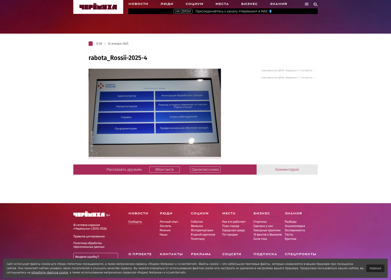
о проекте (140, 254)
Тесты (289, 234)
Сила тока (260, 239)
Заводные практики (267, 230)
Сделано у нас (263, 226)
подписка (265, 254)
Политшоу (198, 239)
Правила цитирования (89, 236)
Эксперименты (295, 230)
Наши (163, 234)
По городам (230, 234)
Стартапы (260, 222)
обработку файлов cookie (49, 272)
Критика (290, 239)
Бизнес (249, 3)
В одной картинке (203, 234)
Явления (197, 226)
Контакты (171, 254)
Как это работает (234, 222)
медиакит (292, 70)
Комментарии (287, 169)
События (197, 222)
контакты (306, 70)
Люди (166, 3)
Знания (278, 3)
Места (222, 3)
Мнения (165, 230)
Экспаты (165, 226)
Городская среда (233, 230)
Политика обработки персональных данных (89, 245)
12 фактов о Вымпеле (267, 234)
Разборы (291, 222)
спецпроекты (300, 254)
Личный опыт (169, 222)
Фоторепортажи (202, 230)
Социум (194, 3)
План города (230, 226)
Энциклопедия (295, 226)
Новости (138, 3)
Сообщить (135, 222)
